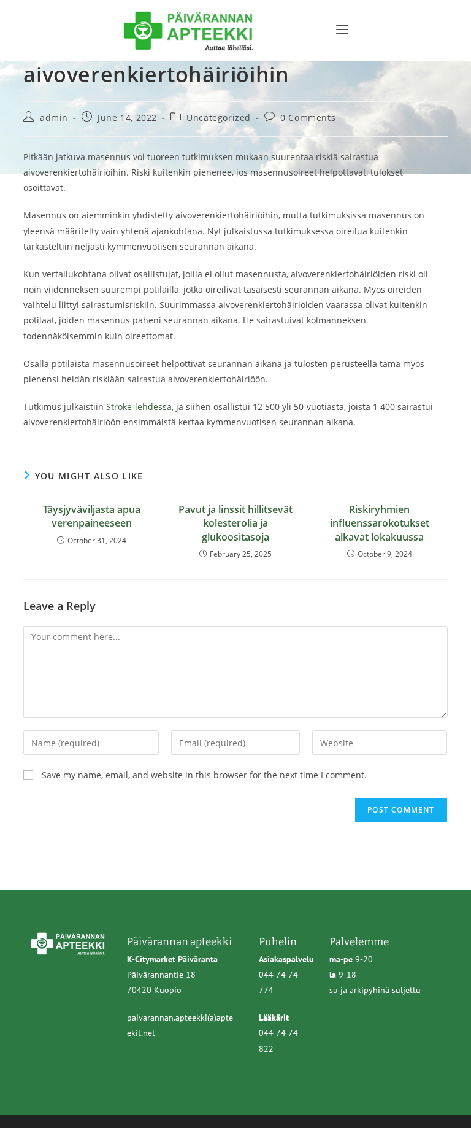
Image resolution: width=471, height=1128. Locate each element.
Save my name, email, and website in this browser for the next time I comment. (204, 775)
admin (54, 117)
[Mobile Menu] (342, 29)
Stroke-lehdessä (139, 406)
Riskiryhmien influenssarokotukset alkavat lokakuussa (379, 523)
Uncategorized (218, 117)
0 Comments (307, 117)
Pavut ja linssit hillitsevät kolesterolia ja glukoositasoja (235, 523)
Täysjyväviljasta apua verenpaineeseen (91, 516)
